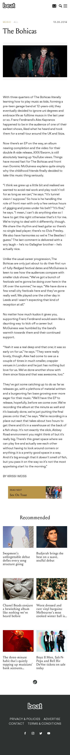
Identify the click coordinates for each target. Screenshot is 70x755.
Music (7, 22)
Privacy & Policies (25, 719)
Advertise (52, 719)
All (16, 22)
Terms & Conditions (44, 723)
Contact (16, 723)
